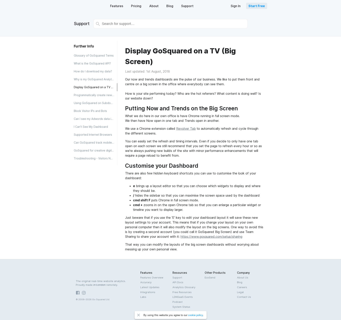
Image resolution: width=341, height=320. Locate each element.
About (153, 6)
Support (187, 6)
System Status (181, 306)
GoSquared (87, 6)
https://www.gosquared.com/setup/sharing (211, 237)
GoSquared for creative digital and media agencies (95, 150)
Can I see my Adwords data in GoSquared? (95, 118)
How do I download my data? (93, 71)
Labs (143, 296)
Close (138, 315)
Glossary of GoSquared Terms (94, 55)
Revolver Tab (186, 129)
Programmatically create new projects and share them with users (95, 95)
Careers (242, 287)
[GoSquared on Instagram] (85, 293)
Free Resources (182, 292)
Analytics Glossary (183, 287)
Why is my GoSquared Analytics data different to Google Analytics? (95, 79)
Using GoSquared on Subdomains (95, 103)
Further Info (84, 46)
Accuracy (146, 282)
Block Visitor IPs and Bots (90, 111)
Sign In (236, 6)
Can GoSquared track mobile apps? (95, 142)
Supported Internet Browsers (93, 134)
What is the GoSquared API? (92, 63)
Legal (240, 292)
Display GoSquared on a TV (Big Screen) (95, 87)
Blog (169, 6)
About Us (242, 277)
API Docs (177, 282)
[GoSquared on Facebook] (79, 293)
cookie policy (195, 315)
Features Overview (151, 277)
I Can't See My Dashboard (91, 126)
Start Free (256, 6)
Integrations (147, 292)
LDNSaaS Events (182, 296)
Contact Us (244, 296)
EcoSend (210, 277)
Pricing (136, 6)
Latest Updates (149, 287)
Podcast (177, 301)
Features (116, 6)
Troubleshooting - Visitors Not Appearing (95, 158)
